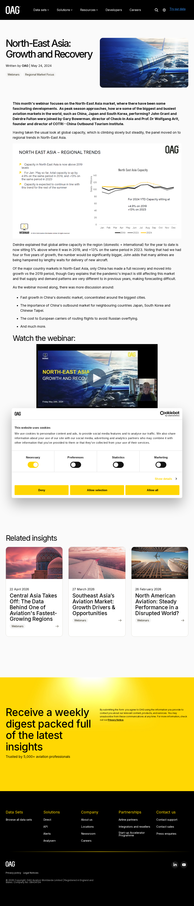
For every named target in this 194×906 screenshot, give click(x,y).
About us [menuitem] (86, 819)
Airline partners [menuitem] (128, 819)
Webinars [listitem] (17, 626)
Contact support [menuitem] (166, 819)
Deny (41, 490)
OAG (25, 66)
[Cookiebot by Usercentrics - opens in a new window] (162, 414)
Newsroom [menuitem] (88, 833)
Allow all (152, 490)
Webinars (14, 74)
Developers (114, 10)
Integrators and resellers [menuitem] (134, 826)
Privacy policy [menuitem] (13, 873)
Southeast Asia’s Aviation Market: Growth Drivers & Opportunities (93, 604)
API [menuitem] (45, 826)
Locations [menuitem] (87, 826)
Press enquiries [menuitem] (166, 833)
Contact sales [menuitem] (165, 826)
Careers (135, 10)
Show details (163, 478)
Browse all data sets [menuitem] (19, 819)
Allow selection (97, 490)
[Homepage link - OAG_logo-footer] (10, 864)
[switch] (75, 465)
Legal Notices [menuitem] (30, 873)
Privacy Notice (116, 719)
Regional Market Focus (39, 74)
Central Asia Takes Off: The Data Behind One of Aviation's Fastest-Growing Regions (33, 607)
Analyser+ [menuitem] (49, 840)
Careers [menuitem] (86, 840)
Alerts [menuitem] (47, 833)
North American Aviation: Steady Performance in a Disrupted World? (157, 604)
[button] (174, 864)
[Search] (156, 10)
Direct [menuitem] (47, 819)
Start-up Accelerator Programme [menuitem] (132, 834)
